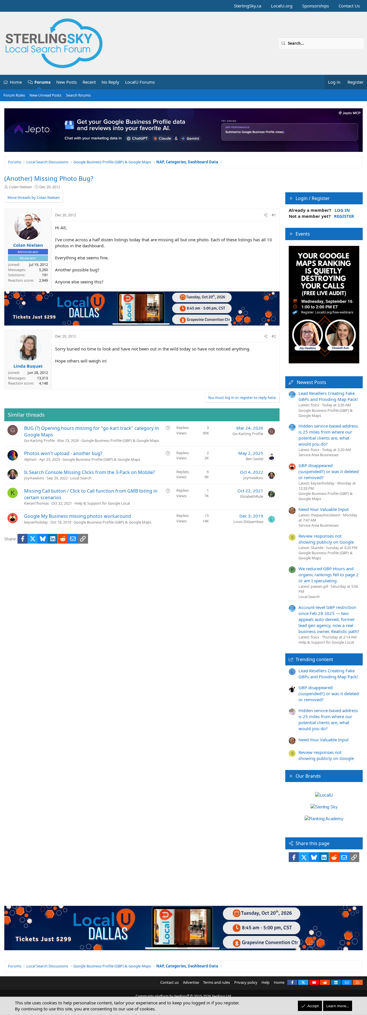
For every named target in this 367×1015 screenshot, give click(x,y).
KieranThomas (36, 503)
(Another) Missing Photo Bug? (48, 178)
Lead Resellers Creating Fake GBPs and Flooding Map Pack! (328, 396)
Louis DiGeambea (248, 521)
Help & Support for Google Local (102, 503)
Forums (42, 82)
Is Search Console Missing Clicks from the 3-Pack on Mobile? (89, 472)
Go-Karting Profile (39, 440)
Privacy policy (245, 982)
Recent (89, 82)
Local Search (80, 478)
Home (16, 82)
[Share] (266, 214)
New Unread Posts (45, 95)
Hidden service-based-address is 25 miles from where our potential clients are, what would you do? (328, 435)
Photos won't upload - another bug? (63, 453)
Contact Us (349, 6)
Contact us (169, 982)
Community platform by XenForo (184, 996)
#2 (274, 336)
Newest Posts (311, 382)
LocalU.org (281, 6)
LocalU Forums (140, 82)
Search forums (78, 95)
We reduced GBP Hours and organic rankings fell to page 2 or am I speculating (328, 574)
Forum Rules (14, 95)
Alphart (30, 459)
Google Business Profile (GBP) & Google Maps (120, 440)
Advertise (191, 982)
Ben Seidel (254, 458)
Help (265, 982)
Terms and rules (216, 982)
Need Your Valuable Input (323, 509)
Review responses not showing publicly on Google (326, 539)
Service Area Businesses (318, 454)
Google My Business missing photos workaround (77, 516)
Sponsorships (315, 6)
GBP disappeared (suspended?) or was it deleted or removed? (328, 471)
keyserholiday (36, 522)
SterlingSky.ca (247, 6)
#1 (274, 215)
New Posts (66, 82)
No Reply (110, 82)
